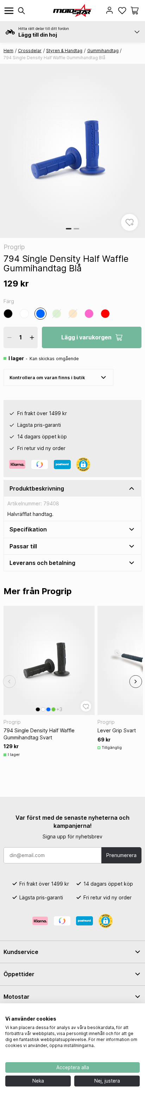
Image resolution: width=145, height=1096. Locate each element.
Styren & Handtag (64, 50)
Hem (8, 50)
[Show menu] (9, 10)
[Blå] (40, 313)
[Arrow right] (136, 681)
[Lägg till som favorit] (129, 222)
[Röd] (105, 313)
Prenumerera (121, 855)
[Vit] (24, 313)
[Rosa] (89, 313)
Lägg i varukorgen (86, 337)
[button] (135, 10)
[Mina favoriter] (122, 10)
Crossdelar (30, 50)
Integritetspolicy (121, 1012)
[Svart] (8, 313)
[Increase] (32, 337)
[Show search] (21, 10)
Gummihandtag (103, 50)
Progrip (14, 247)
